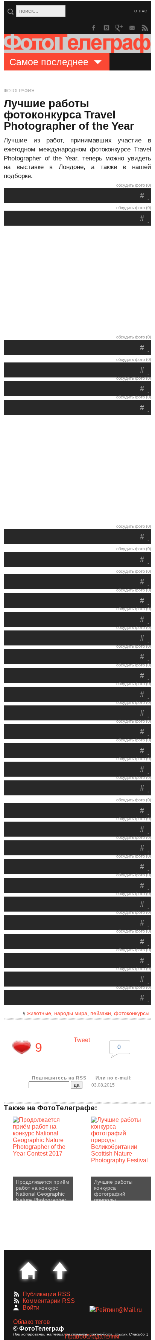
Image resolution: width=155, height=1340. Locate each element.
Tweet (82, 1040)
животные (39, 1013)
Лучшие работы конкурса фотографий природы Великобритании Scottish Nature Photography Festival (119, 1190)
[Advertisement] (77, 281)
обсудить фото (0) (133, 185)
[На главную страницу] (28, 1271)
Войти (31, 1307)
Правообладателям (92, 1336)
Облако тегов (31, 1322)
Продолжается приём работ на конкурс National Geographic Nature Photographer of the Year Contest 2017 (42, 1190)
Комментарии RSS (49, 1301)
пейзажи (100, 1013)
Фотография (19, 90)
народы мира (70, 1013)
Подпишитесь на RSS (59, 1078)
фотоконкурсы (131, 1013)
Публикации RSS (46, 1294)
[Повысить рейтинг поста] (21, 1047)
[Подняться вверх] (60, 1271)
